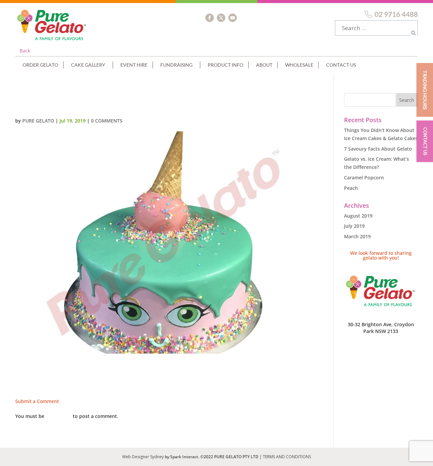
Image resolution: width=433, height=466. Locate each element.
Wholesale (299, 65)
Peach (351, 188)
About (264, 65)
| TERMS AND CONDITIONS (285, 457)
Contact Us (341, 65)
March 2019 (357, 236)
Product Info (225, 65)
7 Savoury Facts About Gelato (378, 149)
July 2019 (354, 226)
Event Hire (133, 65)
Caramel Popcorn (364, 177)
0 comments (106, 120)
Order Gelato (40, 65)
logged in (58, 416)
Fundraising (176, 65)
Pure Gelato (38, 120)
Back (25, 50)
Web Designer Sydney (143, 457)
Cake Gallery (88, 65)
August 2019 (358, 216)
